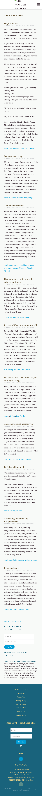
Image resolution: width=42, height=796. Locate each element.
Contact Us (21, 711)
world (27, 317)
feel (11, 317)
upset (22, 317)
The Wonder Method (14, 205)
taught (30, 198)
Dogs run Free (11, 23)
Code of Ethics (21, 708)
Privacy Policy (21, 701)
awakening (8, 265)
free (10, 148)
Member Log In (21, 715)
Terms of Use (21, 697)
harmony (15, 268)
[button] (38, 4)
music (26, 148)
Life (22, 370)
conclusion (8, 459)
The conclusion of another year (18, 424)
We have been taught (14, 156)
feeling (10, 370)
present (32, 148)
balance (16, 265)
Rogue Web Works (24, 790)
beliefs (6, 511)
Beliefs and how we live (15, 467)
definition (23, 265)
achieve (7, 198)
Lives (26, 609)
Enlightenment (18, 560)
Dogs (6, 148)
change (6, 416)
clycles (13, 198)
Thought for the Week (23, 25)
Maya (21, 268)
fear (5, 370)
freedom (16, 148)
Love (22, 148)
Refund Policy (21, 704)
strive (26, 198)
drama (6, 317)
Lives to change (11, 568)
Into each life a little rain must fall (20, 325)
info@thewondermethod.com (24, 777)
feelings (13, 511)
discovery (16, 459)
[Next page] (24, 616)
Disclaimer (21, 693)
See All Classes (12, 621)
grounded (7, 268)
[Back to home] (21, 4)
